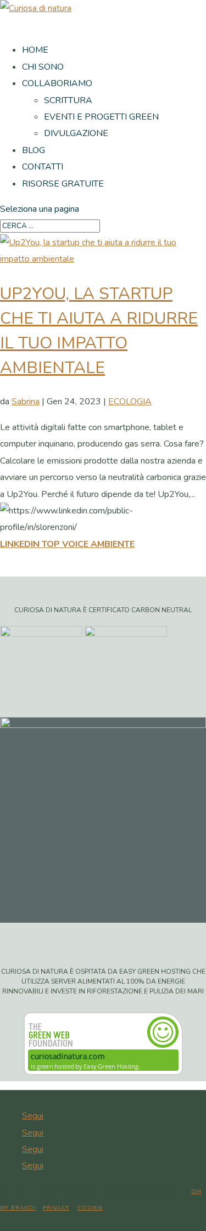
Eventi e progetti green (101, 117)
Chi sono (43, 67)
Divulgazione (76, 133)
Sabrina (26, 402)
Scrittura (68, 100)
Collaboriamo (57, 83)
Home (35, 50)
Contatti (42, 167)
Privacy (56, 1208)
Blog (33, 150)
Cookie (90, 1208)
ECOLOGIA (130, 402)
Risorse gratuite (63, 184)
